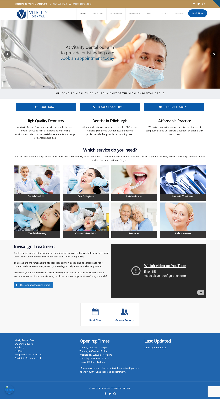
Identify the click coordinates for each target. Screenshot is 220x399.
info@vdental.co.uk (82, 3)
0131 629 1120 (59, 3)
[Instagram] (203, 3)
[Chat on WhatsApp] (9, 389)
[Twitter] (199, 3)
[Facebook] (194, 3)
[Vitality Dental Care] (32, 14)
